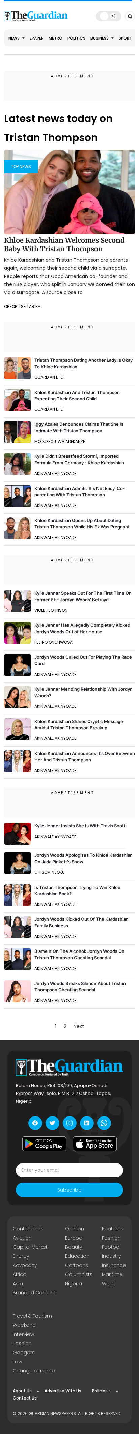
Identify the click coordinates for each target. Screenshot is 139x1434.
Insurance (114, 1265)
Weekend (24, 1325)
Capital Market (30, 1247)
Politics (76, 38)
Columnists (78, 1274)
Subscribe (69, 1189)
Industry (111, 1256)
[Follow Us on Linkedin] (87, 1123)
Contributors (28, 1228)
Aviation (22, 1238)
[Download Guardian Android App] (44, 1143)
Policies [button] (100, 1391)
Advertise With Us (63, 1391)
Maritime (112, 1274)
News (14, 38)
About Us (22, 1391)
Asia (18, 1283)
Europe (73, 1238)
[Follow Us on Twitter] (52, 1123)
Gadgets (24, 1352)
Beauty (73, 1247)
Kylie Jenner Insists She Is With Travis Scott (80, 825)
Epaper (37, 38)
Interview (23, 1334)
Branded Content (34, 1292)
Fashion (111, 1238)
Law (17, 1361)
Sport (125, 38)
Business (100, 38)
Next (79, 1026)
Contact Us (25, 1398)
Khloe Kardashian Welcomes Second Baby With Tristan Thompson (64, 244)
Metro (55, 38)
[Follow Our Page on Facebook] (35, 1123)
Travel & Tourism (32, 1316)
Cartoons (76, 1265)
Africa (19, 1274)
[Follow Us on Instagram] (70, 1123)
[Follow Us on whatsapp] (104, 1123)
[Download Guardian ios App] (95, 1143)
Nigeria (73, 1283)
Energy (21, 1256)
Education (77, 1256)
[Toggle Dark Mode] (108, 16)
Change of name (34, 1370)
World (109, 1283)
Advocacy (25, 1265)
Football (111, 1247)
